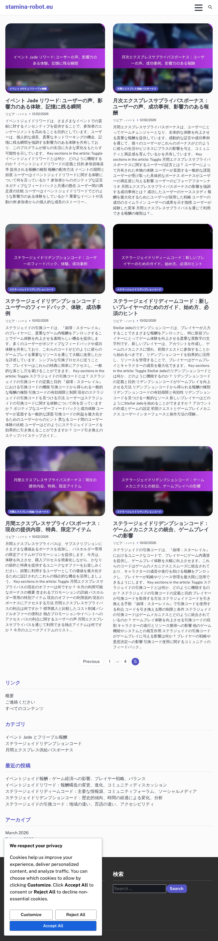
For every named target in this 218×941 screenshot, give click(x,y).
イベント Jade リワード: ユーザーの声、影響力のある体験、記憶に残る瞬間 (54, 103)
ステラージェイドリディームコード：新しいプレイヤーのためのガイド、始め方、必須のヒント (161, 307)
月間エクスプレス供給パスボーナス (136, 88)
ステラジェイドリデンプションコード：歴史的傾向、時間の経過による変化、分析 (84, 797)
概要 (9, 695)
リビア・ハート (16, 114)
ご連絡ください (20, 702)
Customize (31, 914)
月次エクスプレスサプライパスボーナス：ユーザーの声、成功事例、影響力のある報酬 (161, 106)
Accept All (53, 925)
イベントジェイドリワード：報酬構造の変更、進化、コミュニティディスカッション (86, 784)
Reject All (75, 914)
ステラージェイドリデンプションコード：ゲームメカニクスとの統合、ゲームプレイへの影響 (161, 529)
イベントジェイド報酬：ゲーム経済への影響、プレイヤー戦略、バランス (75, 778)
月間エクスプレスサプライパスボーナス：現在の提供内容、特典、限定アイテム (53, 526)
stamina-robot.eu (29, 6)
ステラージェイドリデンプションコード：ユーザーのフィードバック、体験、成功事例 (53, 307)
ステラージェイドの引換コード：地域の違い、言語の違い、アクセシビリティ (79, 804)
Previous (91, 661)
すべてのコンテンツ (24, 708)
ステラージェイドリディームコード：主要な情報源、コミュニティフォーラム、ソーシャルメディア (101, 791)
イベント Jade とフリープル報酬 (28, 88)
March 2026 (17, 832)
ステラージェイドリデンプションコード (32, 289)
